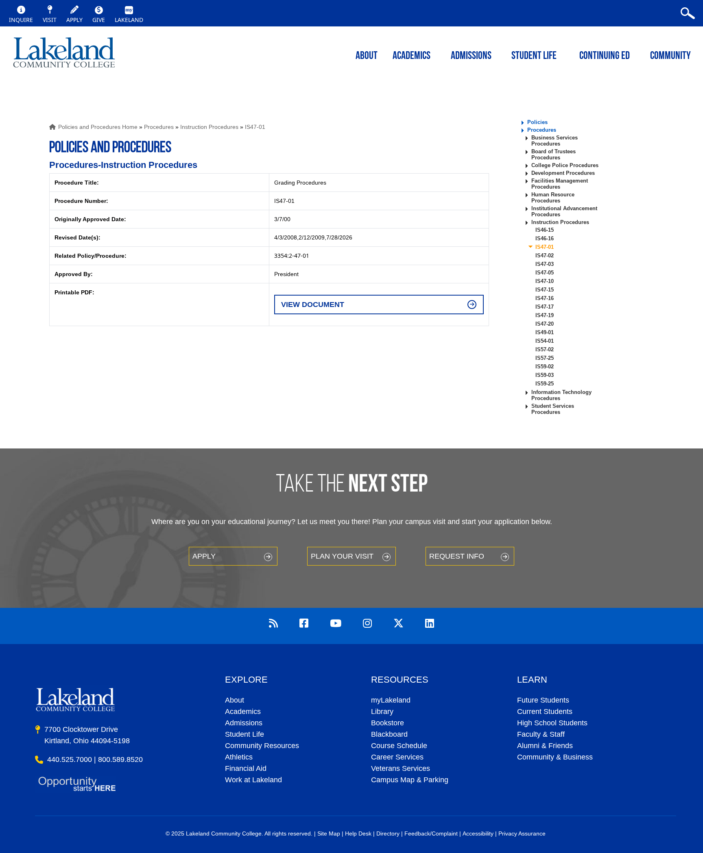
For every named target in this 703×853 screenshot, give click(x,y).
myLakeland (64, 55)
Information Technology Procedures (561, 395)
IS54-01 (544, 341)
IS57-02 (544, 349)
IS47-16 (544, 298)
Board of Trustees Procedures (553, 154)
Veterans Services (400, 768)
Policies (537, 122)
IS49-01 (544, 332)
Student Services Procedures (552, 409)
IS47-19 (544, 315)
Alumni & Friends (545, 746)
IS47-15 (544, 290)
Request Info (456, 556)
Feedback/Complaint (431, 833)
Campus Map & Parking (409, 780)
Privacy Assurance (522, 833)
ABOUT (367, 56)
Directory (388, 833)
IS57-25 (544, 358)
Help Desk (358, 833)
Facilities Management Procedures (559, 184)
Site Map (328, 833)
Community (670, 56)
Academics (243, 711)
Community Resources (262, 746)
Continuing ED (604, 56)
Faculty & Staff (541, 734)
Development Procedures (563, 173)
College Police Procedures (564, 165)
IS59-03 (544, 375)
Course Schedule (399, 746)
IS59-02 (544, 366)
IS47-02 (544, 255)
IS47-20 (544, 324)
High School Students (552, 723)
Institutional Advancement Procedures (564, 211)
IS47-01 (255, 127)
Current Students (544, 711)
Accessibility (478, 833)
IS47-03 (544, 264)
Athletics (239, 757)
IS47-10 (544, 281)
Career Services (397, 757)
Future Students (543, 700)
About (234, 700)
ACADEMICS (411, 56)
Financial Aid (245, 768)
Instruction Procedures (209, 127)
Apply (204, 556)
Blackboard (389, 734)
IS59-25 (544, 384)
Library (382, 711)
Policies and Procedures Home (98, 127)
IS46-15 (544, 230)
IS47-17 (544, 307)
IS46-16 (544, 238)
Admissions (471, 56)
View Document (312, 304)
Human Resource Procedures (552, 197)
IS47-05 (544, 273)
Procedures (159, 127)
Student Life (534, 56)
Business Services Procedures (554, 141)
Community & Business (555, 757)
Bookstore (387, 723)
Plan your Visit (342, 556)
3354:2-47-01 (291, 255)
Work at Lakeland (253, 780)
